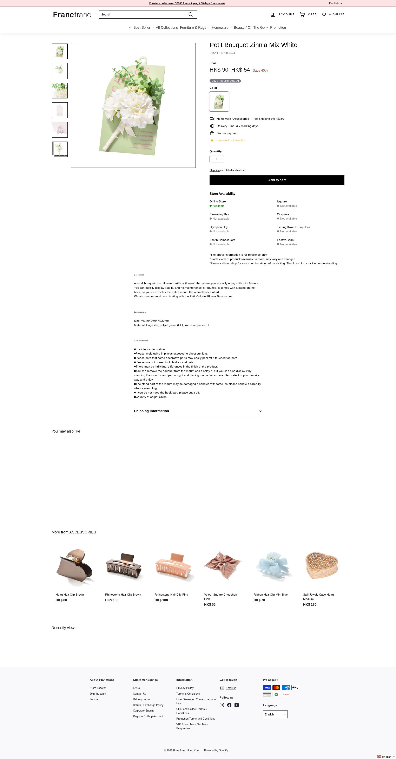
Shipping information (151, 411)
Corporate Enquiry (143, 710)
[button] (386, 757)
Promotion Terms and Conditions (195, 718)
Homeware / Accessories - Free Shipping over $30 (186, 3)
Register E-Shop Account (148, 716)
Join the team (98, 693)
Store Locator (98, 687)
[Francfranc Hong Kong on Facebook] (229, 705)
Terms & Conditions (188, 693)
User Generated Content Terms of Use (196, 701)
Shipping (215, 170)
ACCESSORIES (82, 532)
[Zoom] (133, 105)
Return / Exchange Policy (148, 705)
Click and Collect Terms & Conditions (191, 711)
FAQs (136, 687)
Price (213, 63)
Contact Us (139, 693)
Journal (94, 699)
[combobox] (148, 14)
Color (213, 87)
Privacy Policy (185, 687)
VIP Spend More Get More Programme (192, 726)
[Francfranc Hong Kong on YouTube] (237, 705)
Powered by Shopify (216, 750)
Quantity (216, 151)
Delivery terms (141, 699)
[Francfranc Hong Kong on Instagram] (222, 705)
